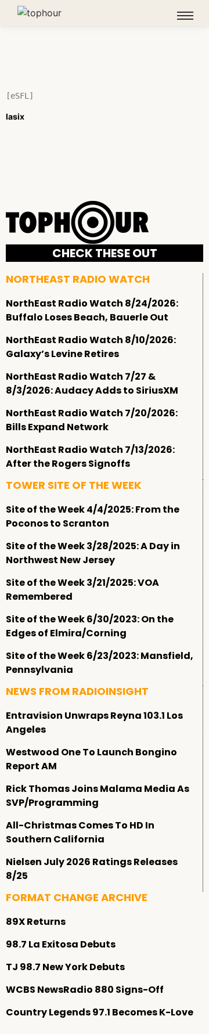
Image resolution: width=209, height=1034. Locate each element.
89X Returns (36, 921)
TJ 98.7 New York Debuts (65, 967)
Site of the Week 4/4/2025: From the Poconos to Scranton (92, 516)
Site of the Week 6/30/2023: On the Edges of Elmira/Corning (90, 626)
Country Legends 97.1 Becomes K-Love (99, 1012)
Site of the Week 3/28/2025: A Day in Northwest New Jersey (93, 553)
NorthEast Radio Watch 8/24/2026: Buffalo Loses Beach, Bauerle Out (92, 310)
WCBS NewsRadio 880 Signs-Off (85, 989)
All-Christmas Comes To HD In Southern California (80, 832)
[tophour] (39, 13)
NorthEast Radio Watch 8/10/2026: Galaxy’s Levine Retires (91, 347)
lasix (15, 116)
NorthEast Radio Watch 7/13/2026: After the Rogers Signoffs (90, 456)
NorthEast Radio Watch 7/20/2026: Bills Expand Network (92, 420)
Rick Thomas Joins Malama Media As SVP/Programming (97, 795)
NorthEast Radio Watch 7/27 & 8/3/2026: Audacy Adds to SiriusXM (92, 383)
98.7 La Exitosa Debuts (61, 944)
